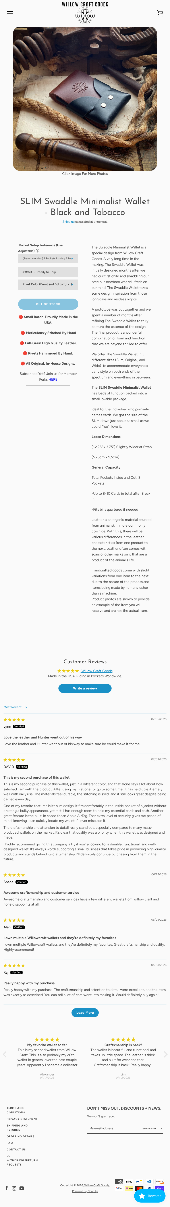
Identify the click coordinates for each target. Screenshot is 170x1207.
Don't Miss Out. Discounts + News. (124, 1108)
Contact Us (16, 1149)
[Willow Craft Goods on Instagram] (14, 1188)
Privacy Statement (22, 1118)
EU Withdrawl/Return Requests (22, 1160)
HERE (52, 379)
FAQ (10, 1142)
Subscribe (150, 1128)
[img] (14, 720)
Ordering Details (21, 1136)
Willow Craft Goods (96, 1185)
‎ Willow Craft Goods (96, 671)
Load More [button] (85, 1012)
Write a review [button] (85, 688)
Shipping (68, 222)
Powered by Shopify (85, 1191)
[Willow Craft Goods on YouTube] (21, 1188)
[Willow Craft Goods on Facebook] (6, 1188)
